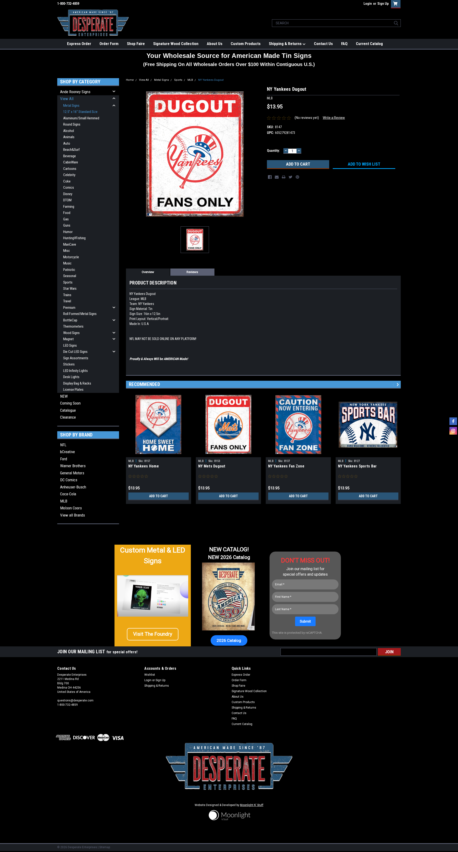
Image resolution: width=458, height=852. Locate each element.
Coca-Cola (68, 494)
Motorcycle (71, 257)
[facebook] (453, 421)
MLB (63, 501)
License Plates (73, 389)
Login (368, 3)
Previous (394, 384)
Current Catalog (369, 43)
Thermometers (73, 326)
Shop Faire (136, 43)
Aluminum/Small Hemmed (81, 118)
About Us (214, 43)
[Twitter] (290, 177)
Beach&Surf (71, 149)
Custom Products (245, 43)
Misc (66, 250)
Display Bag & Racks (77, 383)
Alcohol (68, 131)
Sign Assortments (75, 358)
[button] (152, 634)
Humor (68, 232)
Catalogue (68, 410)
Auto (66, 143)
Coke (67, 181)
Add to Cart (158, 496)
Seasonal (69, 276)
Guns (66, 225)
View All (66, 98)
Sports (68, 282)
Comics (68, 187)
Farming (68, 206)
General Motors (72, 473)
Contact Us (323, 43)
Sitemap (104, 847)
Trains (67, 295)
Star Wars (70, 288)
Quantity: (273, 150)
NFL (63, 444)
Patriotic (69, 270)
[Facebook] (270, 177)
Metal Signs (71, 105)
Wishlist (149, 674)
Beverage (69, 156)
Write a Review (334, 118)
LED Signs (70, 345)
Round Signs (71, 124)
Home (130, 79)
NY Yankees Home (143, 466)
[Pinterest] (297, 177)
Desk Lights (71, 377)
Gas (66, 219)
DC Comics (68, 479)
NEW (64, 396)
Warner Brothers (73, 465)
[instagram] (453, 431)
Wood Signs (71, 333)
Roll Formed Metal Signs (80, 314)
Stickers (69, 364)
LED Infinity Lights (75, 371)
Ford (63, 458)
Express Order (79, 43)
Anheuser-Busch (73, 487)
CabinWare (70, 162)
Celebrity (69, 175)
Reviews (192, 272)
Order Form (109, 43)
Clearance (68, 417)
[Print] (284, 177)
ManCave (69, 244)
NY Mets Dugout (211, 466)
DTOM (67, 200)
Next (398, 384)
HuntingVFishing (74, 238)
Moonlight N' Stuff (251, 805)
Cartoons (69, 169)
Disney (67, 194)
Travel (67, 301)
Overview (148, 272)
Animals (68, 137)
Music (67, 263)
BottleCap (70, 320)
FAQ (344, 43)
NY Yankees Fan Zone (286, 466)
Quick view (368, 454)
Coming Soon (70, 403)
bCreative (67, 451)
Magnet (68, 339)
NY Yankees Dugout (211, 79)
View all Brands (72, 515)
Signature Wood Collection (175, 43)
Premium (69, 307)
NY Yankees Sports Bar (357, 466)
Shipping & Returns (285, 43)
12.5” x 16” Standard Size (80, 112)
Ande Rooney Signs (75, 91)
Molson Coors (71, 508)
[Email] (277, 177)
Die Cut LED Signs (75, 352)
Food (66, 213)
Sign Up (383, 3)
